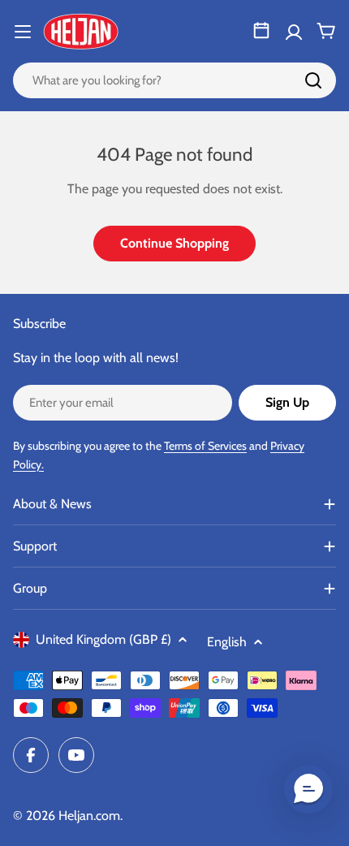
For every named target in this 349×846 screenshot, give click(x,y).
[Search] (313, 80)
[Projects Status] (261, 31)
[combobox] (174, 80)
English (227, 642)
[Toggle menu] (22, 31)
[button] (308, 789)
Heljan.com (89, 815)
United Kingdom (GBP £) (103, 639)
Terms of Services (205, 445)
